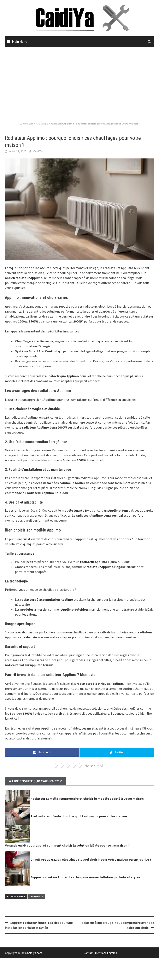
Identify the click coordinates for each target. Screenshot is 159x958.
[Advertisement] (79, 84)
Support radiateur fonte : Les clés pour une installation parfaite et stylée (85, 877)
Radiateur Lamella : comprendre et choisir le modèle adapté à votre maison (87, 798)
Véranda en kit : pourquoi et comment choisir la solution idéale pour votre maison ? (67, 845)
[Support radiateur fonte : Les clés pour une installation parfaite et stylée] (17, 877)
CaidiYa (37, 151)
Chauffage (42, 123)
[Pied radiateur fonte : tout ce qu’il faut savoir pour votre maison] (17, 816)
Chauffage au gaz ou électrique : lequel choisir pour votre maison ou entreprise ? (90, 859)
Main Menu (19, 41)
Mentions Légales (106, 953)
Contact (88, 953)
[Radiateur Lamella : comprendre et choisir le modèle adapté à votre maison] (17, 798)
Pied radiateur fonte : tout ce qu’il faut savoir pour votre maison (78, 816)
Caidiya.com (26, 123)
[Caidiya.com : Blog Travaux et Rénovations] (79, 18)
